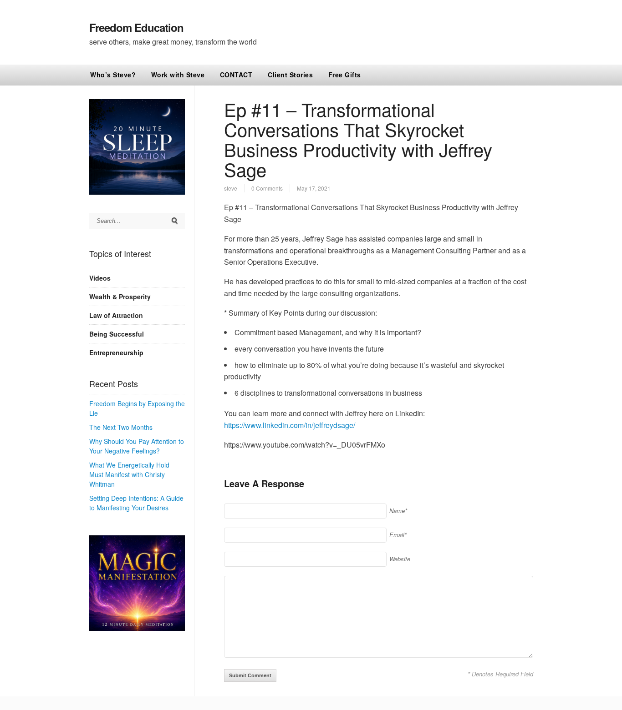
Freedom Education (136, 27)
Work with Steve (178, 74)
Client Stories (290, 74)
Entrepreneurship (116, 352)
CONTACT (236, 74)
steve (230, 188)
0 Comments (267, 188)
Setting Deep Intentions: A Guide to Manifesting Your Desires (136, 502)
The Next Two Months (121, 427)
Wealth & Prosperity (120, 296)
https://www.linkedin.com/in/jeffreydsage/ (289, 425)
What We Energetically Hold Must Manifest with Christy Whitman (129, 474)
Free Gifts (344, 74)
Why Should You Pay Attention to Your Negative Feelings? (136, 446)
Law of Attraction (116, 315)
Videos (100, 277)
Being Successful (116, 333)
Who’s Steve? (113, 74)
